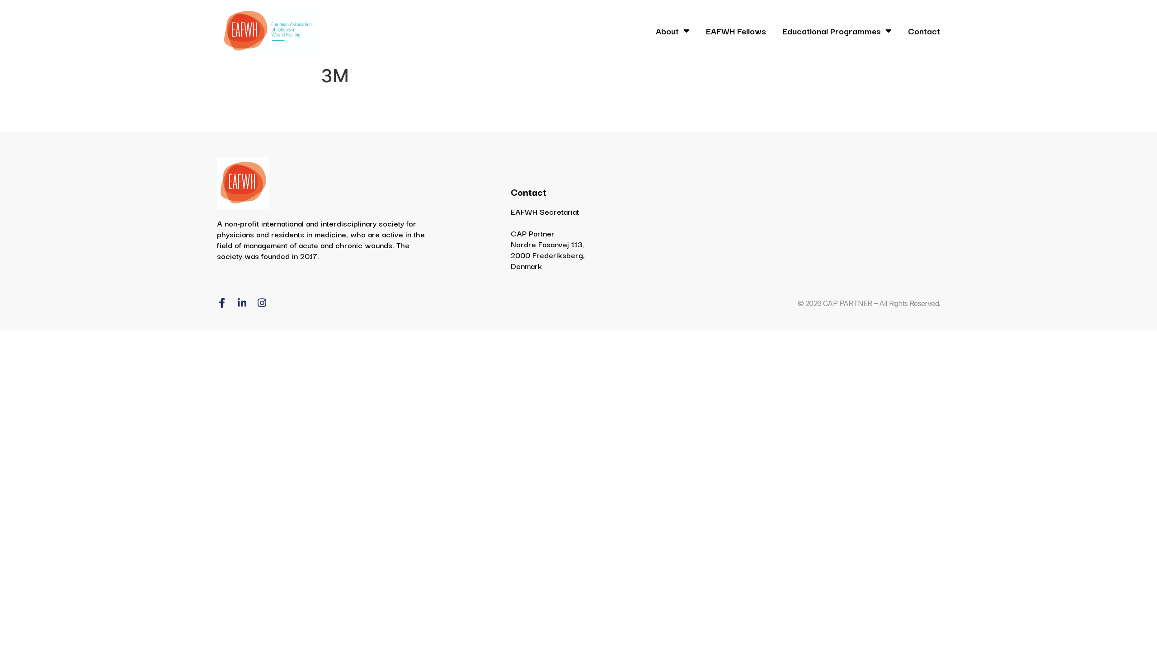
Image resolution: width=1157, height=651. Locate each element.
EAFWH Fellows (736, 31)
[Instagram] (262, 303)
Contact (924, 31)
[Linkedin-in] (242, 303)
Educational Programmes (831, 31)
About (667, 31)
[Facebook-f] (222, 303)
